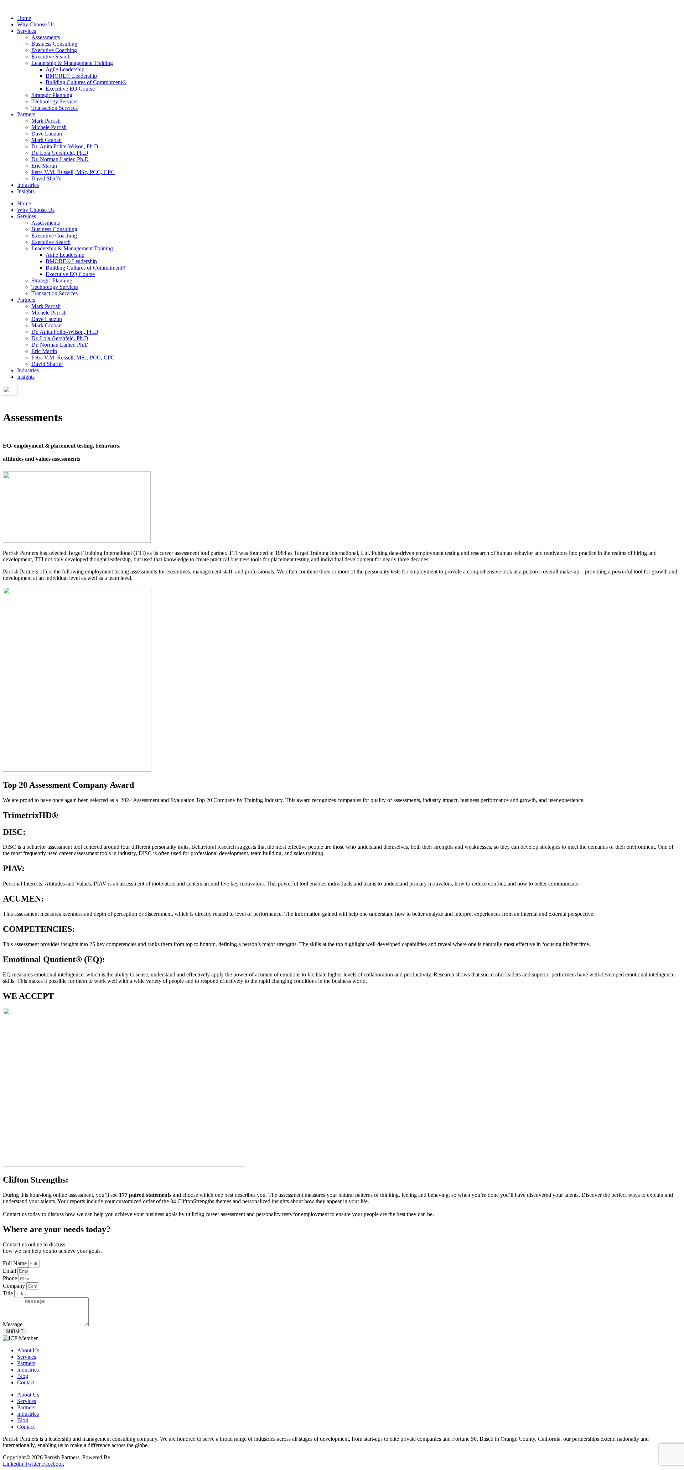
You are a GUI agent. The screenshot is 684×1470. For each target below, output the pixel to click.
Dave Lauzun (46, 134)
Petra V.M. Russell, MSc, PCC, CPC (73, 172)
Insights (26, 191)
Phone (11, 1278)
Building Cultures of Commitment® (86, 82)
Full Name (15, 1263)
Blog (22, 1376)
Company (14, 1286)
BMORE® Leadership (71, 76)
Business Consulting (54, 44)
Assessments (45, 37)
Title (8, 1293)
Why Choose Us (36, 24)
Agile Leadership (65, 69)
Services (26, 31)
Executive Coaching (54, 50)
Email (10, 1271)
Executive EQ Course (70, 89)
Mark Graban (46, 140)
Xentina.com (126, 1457)
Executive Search (51, 56)
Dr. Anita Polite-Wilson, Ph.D (64, 146)
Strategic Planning (51, 95)
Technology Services (54, 101)
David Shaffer (47, 178)
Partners (26, 114)
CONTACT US (21, 400)
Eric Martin (44, 166)
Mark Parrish (46, 121)
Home (24, 18)
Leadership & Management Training (72, 63)
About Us (28, 1350)
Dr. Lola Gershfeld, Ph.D (59, 153)
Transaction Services (54, 108)
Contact (26, 1382)
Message (13, 1324)
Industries (28, 185)
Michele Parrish (49, 127)
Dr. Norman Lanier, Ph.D (60, 159)
